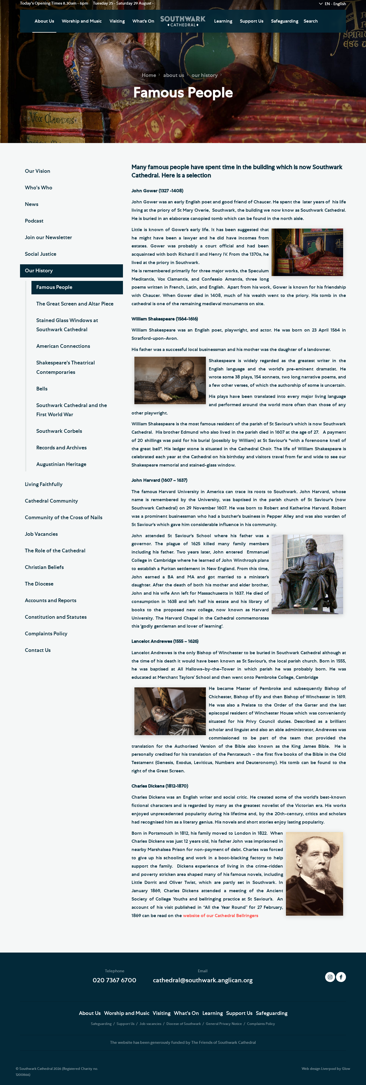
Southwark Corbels (59, 431)
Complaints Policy (46, 633)
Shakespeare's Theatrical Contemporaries (65, 367)
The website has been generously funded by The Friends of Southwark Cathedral (183, 1043)
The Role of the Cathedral (55, 551)
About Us (44, 21)
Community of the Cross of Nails (63, 517)
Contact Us (38, 650)
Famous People (54, 287)
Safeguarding (284, 21)
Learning (223, 21)
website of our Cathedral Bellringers (220, 915)
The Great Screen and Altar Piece (75, 304)
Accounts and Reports (50, 600)
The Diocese (39, 584)
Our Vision (37, 171)
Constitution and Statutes (56, 617)
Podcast (34, 221)
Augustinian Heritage (61, 464)
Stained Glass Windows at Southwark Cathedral (67, 325)
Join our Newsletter (48, 237)
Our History (39, 270)
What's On (143, 21)
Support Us (251, 21)
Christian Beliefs (44, 567)
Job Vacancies (41, 534)
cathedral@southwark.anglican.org (202, 980)
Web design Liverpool (319, 1068)
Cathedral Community (51, 501)
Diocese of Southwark (184, 1024)
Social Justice (40, 254)
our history (205, 75)
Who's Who (38, 188)
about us (173, 75)
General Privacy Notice (224, 1024)
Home (149, 75)
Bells (41, 389)
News (31, 204)
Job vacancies (151, 1024)
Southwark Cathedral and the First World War (71, 410)
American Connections (63, 346)
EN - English (335, 4)
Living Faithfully (44, 484)
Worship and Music (82, 21)
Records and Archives (61, 448)
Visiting (117, 21)
